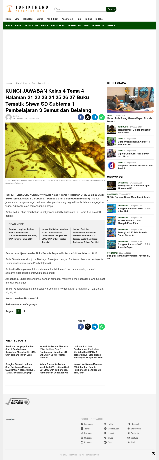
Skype (110, 437)
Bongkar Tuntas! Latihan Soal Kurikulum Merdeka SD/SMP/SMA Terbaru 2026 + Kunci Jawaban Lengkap (20, 368)
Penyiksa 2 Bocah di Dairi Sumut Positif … (135, 167)
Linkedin (111, 433)
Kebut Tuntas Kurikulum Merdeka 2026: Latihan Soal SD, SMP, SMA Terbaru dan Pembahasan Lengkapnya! (54, 368)
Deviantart (135, 433)
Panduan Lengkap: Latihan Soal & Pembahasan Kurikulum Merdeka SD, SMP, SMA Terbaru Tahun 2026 (23, 234)
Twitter (110, 423)
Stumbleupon (113, 428)
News (109, 115)
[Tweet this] (88, 117)
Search (111, 9)
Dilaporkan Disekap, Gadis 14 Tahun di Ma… (134, 143)
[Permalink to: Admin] (8, 116)
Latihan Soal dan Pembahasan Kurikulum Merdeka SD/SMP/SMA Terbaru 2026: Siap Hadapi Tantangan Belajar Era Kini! (86, 235)
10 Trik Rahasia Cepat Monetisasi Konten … (129, 198)
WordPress (136, 428)
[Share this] (81, 117)
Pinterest (135, 423)
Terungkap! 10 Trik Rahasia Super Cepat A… (132, 234)
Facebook (88, 423)
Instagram (88, 433)
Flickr (109, 442)
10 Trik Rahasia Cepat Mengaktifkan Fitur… (129, 222)
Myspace (88, 437)
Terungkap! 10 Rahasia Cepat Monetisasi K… (134, 187)
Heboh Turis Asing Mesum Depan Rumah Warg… (129, 119)
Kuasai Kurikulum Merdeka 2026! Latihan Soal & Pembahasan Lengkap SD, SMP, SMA (88, 368)
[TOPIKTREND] (26, 8)
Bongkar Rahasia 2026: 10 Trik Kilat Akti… (134, 210)
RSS (133, 442)
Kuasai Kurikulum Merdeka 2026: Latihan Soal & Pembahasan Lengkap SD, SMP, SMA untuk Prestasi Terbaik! (55, 235)
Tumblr (87, 428)
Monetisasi (123, 183)
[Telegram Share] (95, 117)
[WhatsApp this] (102, 117)
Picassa (87, 442)
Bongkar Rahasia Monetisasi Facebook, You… (128, 257)
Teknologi (123, 127)
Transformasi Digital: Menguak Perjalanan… (134, 131)
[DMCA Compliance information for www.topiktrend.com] (17, 401)
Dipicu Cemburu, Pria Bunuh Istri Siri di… (133, 155)
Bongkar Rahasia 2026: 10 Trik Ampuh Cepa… (134, 245)
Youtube (134, 437)
